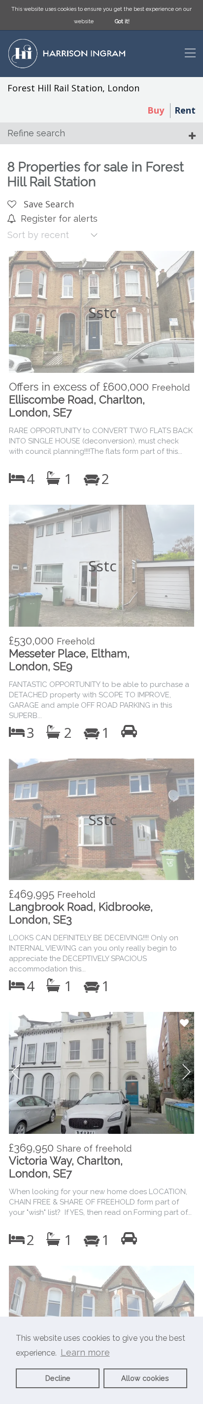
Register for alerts (59, 218)
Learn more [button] (85, 1352)
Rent (185, 110)
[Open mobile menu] (190, 54)
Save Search (47, 204)
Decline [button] (57, 1378)
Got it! (122, 21)
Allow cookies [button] (145, 1378)
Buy (155, 110)
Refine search (36, 133)
